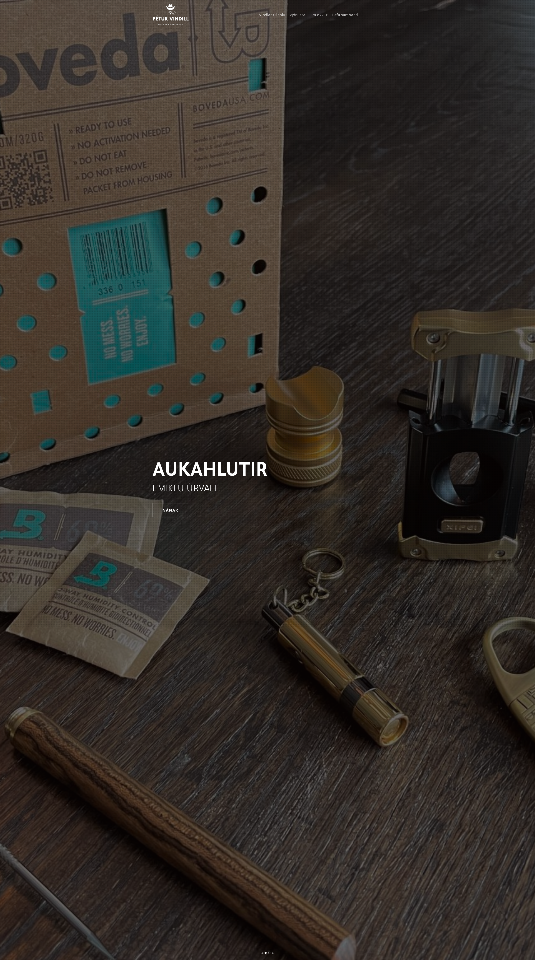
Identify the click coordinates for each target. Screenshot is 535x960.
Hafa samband (345, 15)
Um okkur (318, 15)
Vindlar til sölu (272, 15)
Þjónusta (297, 15)
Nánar (170, 510)
